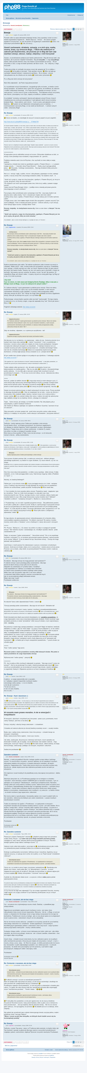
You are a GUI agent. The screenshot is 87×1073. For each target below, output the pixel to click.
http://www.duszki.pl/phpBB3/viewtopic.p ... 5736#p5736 (21, 122)
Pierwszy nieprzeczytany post (58, 29)
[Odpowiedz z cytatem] (57, 33)
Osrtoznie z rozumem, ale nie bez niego (18, 899)
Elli (63, 418)
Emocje (6, 23)
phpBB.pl (51, 1055)
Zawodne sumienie (11, 755)
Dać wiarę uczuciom (29, 307)
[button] (83, 29)
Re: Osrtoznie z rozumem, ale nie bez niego (20, 963)
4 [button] (80, 29)
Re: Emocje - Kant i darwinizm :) (16, 696)
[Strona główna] (13, 6)
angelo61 (65, 1030)
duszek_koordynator (16, 25)
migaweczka (66, 235)
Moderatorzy (26, 25)
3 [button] (78, 29)
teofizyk (65, 41)
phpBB (40, 1053)
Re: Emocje (8, 113)
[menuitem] (6, 15)
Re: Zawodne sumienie (12, 832)
